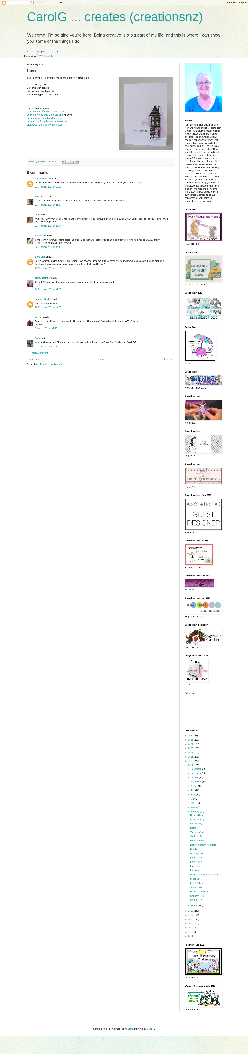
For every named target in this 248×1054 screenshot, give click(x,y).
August (194, 786)
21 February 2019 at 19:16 (48, 187)
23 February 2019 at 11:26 (48, 268)
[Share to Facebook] (74, 162)
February (195, 811)
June (193, 794)
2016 (191, 919)
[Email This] (64, 162)
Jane (37, 214)
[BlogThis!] (67, 162)
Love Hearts (196, 866)
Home (101, 359)
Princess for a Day (199, 891)
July (193, 790)
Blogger (150, 1029)
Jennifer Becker (43, 299)
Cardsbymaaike (43, 178)
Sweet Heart (196, 887)
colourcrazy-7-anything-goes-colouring (47, 121)
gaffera (129, 1029)
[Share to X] (70, 162)
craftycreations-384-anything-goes (44, 124)
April (193, 803)
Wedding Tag (196, 836)
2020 (191, 761)
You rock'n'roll (197, 832)
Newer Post (33, 359)
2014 (191, 927)
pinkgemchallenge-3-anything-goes (45, 118)
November (196, 773)
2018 (191, 911)
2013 (191, 932)
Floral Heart (196, 862)
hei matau (195, 870)
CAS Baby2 (196, 900)
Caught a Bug (197, 896)
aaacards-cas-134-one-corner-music (45, 111)
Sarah (38, 338)
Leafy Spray (196, 823)
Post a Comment (39, 353)
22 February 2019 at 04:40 (48, 247)
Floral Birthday (197, 883)
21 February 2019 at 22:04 (48, 226)
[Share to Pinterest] (77, 162)
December (196, 769)
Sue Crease (41, 196)
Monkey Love (197, 853)
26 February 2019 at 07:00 (48, 289)
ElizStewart (41, 235)
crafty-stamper (43, 278)
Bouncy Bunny (197, 815)
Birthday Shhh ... (198, 840)
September (196, 781)
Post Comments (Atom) (51, 364)
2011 (191, 936)
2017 (191, 915)
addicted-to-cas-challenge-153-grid (45, 114)
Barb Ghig (40, 257)
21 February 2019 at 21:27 (48, 205)
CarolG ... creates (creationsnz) (115, 17)
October (195, 777)
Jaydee (39, 317)
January (195, 905)
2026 (191, 735)
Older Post (168, 359)
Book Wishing (197, 819)
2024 (191, 744)
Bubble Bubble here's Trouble (205, 874)
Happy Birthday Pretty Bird (203, 845)
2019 (191, 765)
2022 (191, 752)
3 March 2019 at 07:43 (46, 328)
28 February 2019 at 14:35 (48, 307)
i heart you (195, 879)
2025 (191, 740)
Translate (48, 56)
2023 (191, 748)
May (193, 799)
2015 (191, 923)
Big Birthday (196, 857)
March (194, 807)
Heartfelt (194, 849)
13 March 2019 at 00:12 (46, 346)
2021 (191, 757)
